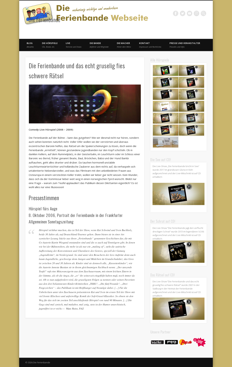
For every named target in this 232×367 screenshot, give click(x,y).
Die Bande (99, 45)
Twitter (182, 13)
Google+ (196, 13)
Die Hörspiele (50, 45)
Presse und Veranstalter (184, 45)
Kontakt (150, 45)
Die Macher (124, 45)
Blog (30, 45)
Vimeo (189, 13)
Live (74, 45)
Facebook (175, 13)
